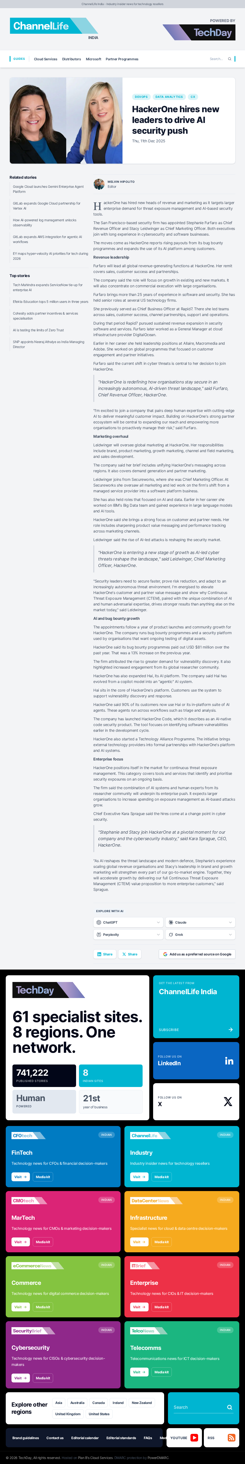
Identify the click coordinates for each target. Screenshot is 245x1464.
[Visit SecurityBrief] (37, 1331)
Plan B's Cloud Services (95, 1458)
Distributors (71, 59)
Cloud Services (45, 59)
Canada (98, 1403)
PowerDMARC (158, 1458)
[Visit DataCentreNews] (156, 1200)
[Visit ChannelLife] (156, 1135)
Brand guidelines (25, 1438)
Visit (17, 1177)
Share (107, 954)
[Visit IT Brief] (156, 1266)
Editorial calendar (85, 1438)
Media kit (43, 1177)
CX (193, 97)
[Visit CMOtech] (37, 1200)
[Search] (230, 59)
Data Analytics (169, 97)
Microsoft (93, 59)
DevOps (141, 97)
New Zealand (142, 1403)
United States (99, 1414)
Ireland (118, 1403)
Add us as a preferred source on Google (200, 954)
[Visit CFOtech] (37, 1135)
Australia (77, 1403)
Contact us (55, 1438)
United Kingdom (68, 1414)
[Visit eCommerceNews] (37, 1266)
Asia (58, 1403)
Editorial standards (121, 1438)
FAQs (148, 1438)
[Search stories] (230, 1407)
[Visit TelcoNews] (156, 1331)
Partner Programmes (122, 59)
